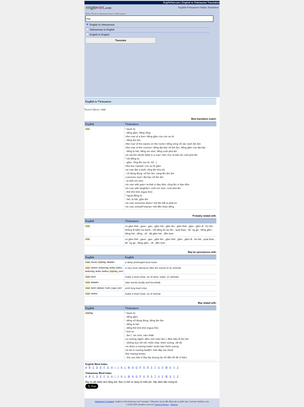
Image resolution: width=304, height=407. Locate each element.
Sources (174, 404)
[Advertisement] (152, 69)
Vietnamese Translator (104, 401)
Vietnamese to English (102, 29)
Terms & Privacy (162, 404)
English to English (99, 34)
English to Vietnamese (102, 24)
